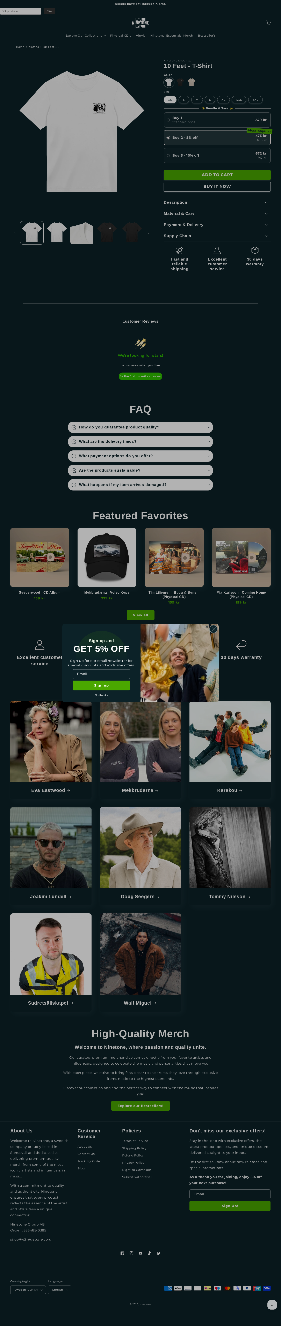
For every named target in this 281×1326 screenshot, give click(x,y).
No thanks (101, 695)
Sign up (101, 685)
